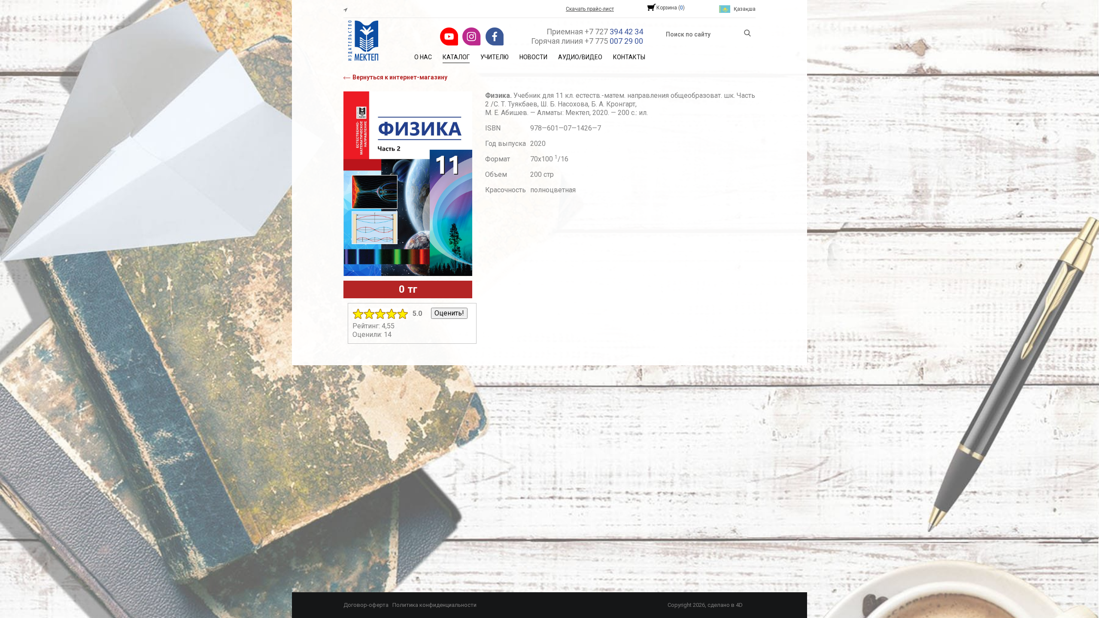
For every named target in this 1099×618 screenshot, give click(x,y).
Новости (533, 57)
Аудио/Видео (580, 57)
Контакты (629, 57)
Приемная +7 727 (594, 31)
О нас (423, 57)
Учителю (494, 57)
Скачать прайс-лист (590, 9)
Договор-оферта (366, 605)
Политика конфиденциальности (434, 605)
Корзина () (670, 8)
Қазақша (745, 9)
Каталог (456, 57)
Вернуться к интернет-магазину (399, 77)
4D (739, 605)
